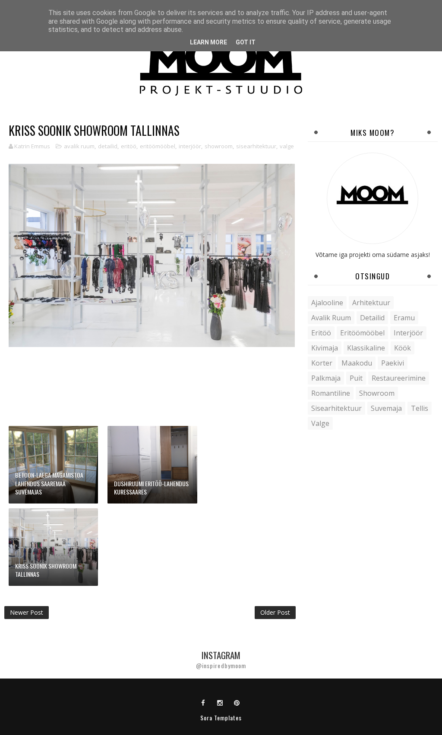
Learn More (208, 42)
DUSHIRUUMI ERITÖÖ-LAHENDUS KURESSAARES (151, 488)
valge (287, 146)
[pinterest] (236, 702)
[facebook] (203, 702)
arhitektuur (371, 302)
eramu (404, 317)
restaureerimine (399, 378)
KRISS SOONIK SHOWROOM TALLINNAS (45, 570)
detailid (107, 146)
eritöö (128, 146)
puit (356, 378)
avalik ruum (79, 146)
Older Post (275, 612)
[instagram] (220, 702)
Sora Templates (221, 717)
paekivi (392, 363)
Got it (246, 42)
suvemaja (386, 408)
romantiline (330, 393)
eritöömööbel (157, 146)
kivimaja (324, 348)
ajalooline (327, 302)
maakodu (356, 363)
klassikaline (366, 348)
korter (321, 363)
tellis (419, 408)
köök (402, 348)
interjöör (190, 146)
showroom (219, 146)
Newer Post (26, 612)
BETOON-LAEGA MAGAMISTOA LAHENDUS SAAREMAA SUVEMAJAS (49, 483)
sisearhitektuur (256, 146)
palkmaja (326, 378)
